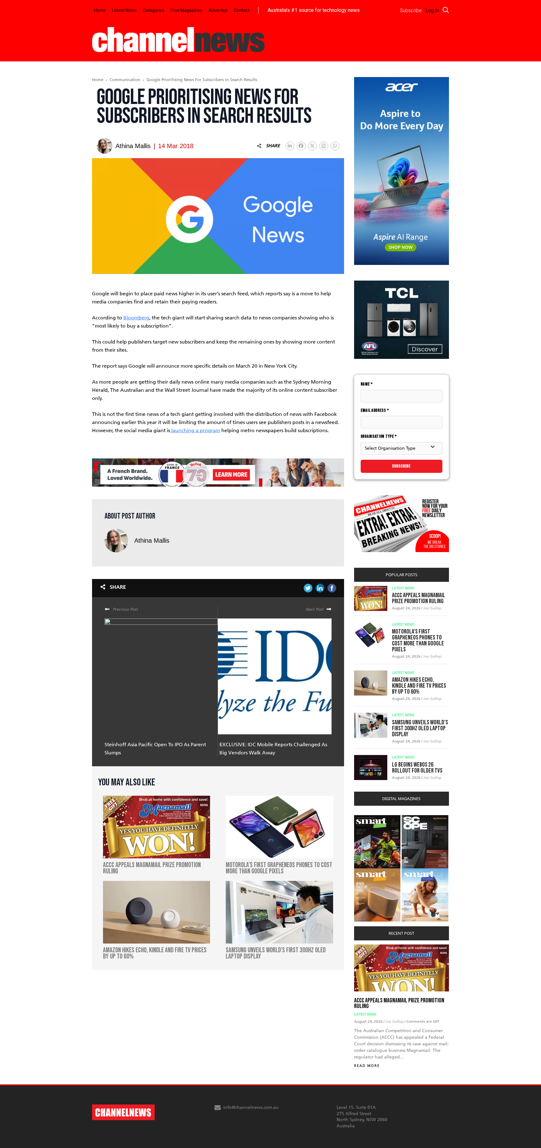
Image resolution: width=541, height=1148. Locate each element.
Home (100, 10)
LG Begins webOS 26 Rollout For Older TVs (417, 767)
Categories (153, 10)
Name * (367, 384)
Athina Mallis (151, 540)
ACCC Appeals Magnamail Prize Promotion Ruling (418, 598)
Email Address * (375, 410)
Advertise (218, 10)
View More (366, 818)
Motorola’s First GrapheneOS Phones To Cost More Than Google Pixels (418, 640)
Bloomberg (136, 318)
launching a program (195, 430)
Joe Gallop (432, 608)
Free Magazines (186, 10)
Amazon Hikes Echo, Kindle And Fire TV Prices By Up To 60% (419, 686)
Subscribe (401, 466)
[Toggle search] (446, 10)
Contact (242, 10)
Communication (125, 79)
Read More (367, 1066)
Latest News (124, 10)
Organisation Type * (379, 436)
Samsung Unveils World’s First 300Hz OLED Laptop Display (420, 728)
